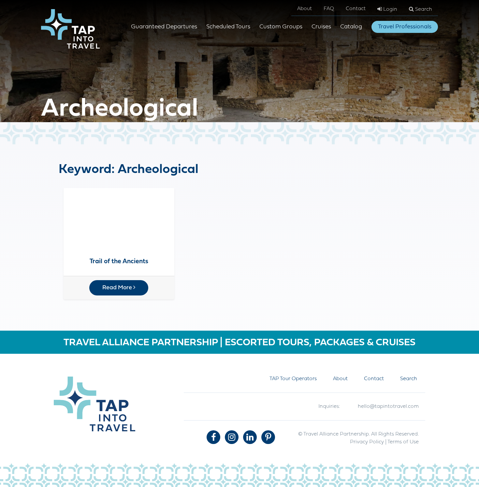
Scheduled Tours (228, 27)
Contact (356, 8)
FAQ (329, 8)
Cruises (321, 27)
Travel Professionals (404, 27)
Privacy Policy (367, 442)
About (304, 8)
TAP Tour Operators (293, 378)
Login (389, 9)
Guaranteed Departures (164, 27)
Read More (117, 288)
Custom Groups (280, 27)
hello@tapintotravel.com (388, 406)
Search (423, 9)
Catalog (351, 27)
